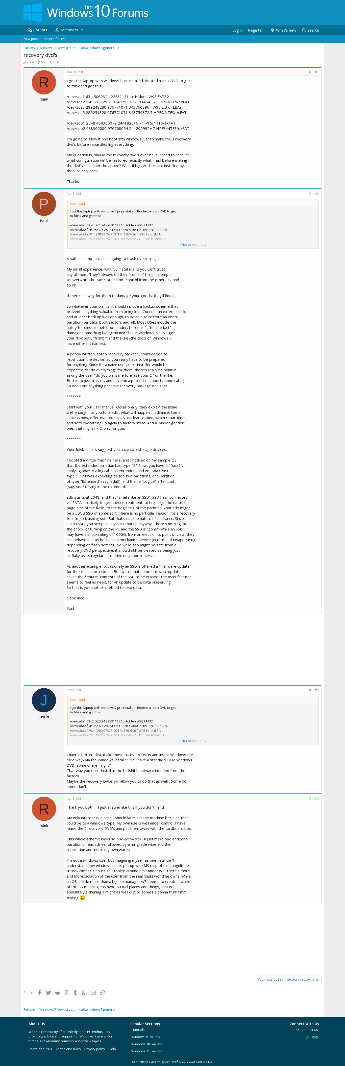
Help (112, 1049)
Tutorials (138, 1029)
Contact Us (309, 1029)
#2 (317, 193)
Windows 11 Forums (146, 1051)
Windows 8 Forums (145, 1036)
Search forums (55, 38)
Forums (40, 29)
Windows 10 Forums (146, 1044)
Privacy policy (94, 1049)
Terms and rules (68, 1049)
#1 (317, 72)
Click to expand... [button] (193, 244)
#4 (317, 798)
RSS (314, 1037)
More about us (41, 1049)
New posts (31, 38)
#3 (317, 690)
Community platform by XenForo (172, 1061)
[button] (81, 30)
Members (69, 29)
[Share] (310, 72)
